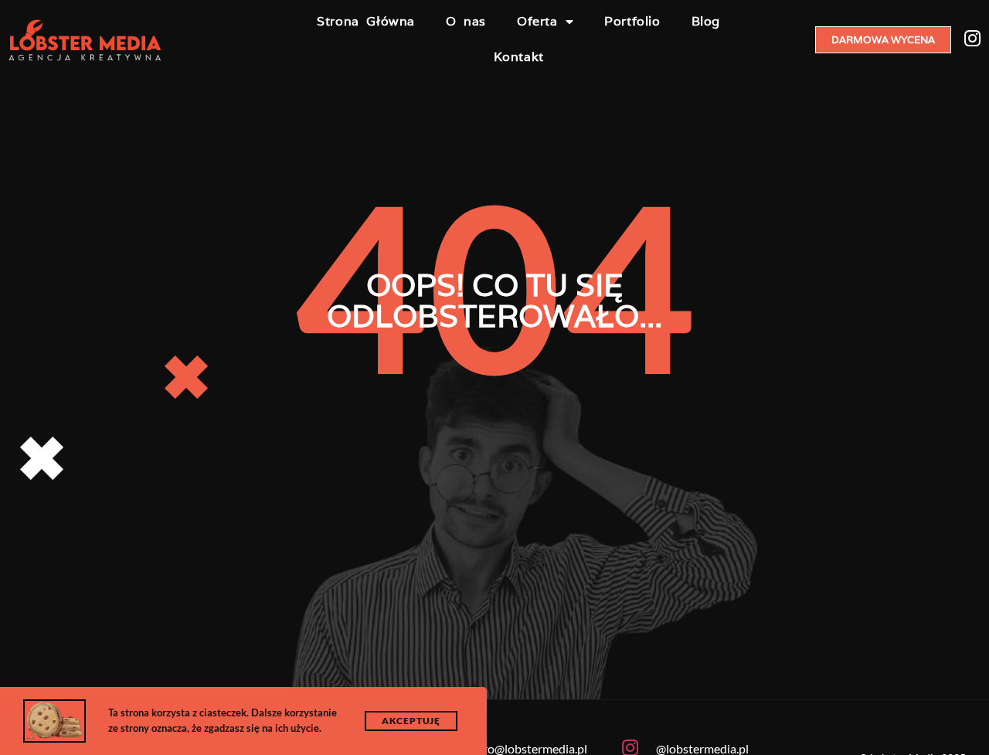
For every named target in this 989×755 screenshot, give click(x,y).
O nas (466, 21)
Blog (706, 21)
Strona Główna (366, 21)
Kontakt (519, 57)
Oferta (537, 21)
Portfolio (632, 21)
